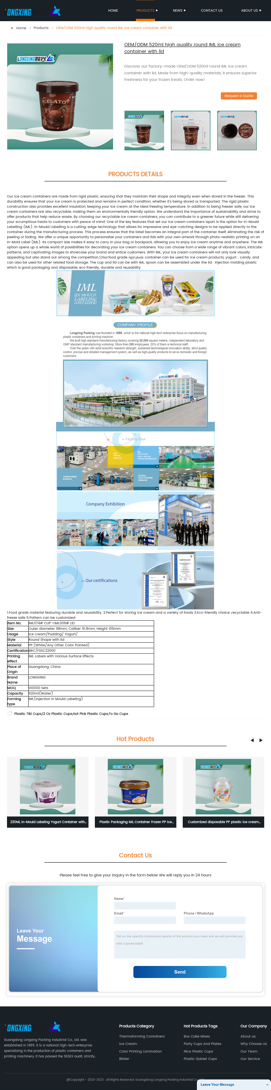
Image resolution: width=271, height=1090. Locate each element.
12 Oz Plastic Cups (57, 714)
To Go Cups (118, 714)
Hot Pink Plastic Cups (90, 714)
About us (249, 10)
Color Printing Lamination (140, 1051)
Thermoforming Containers (142, 1036)
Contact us (212, 10)
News (177, 10)
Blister (124, 1058)
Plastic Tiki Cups (27, 714)
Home (113, 10)
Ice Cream (128, 1043)
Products (145, 10)
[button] (252, 740)
